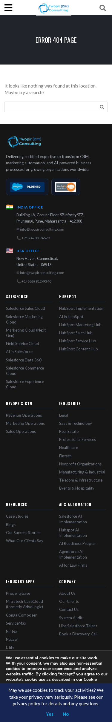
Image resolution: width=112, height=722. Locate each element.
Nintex (11, 631)
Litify (10, 647)
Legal (63, 415)
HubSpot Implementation (81, 308)
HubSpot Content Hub (78, 349)
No (66, 714)
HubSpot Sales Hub (76, 332)
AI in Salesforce (19, 351)
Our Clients (69, 601)
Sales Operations (21, 431)
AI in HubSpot (71, 316)
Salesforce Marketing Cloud (24, 319)
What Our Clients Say (24, 540)
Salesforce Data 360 (24, 360)
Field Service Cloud (22, 343)
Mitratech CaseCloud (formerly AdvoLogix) (24, 604)
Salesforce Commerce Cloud (25, 371)
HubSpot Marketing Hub (80, 324)
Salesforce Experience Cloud (25, 384)
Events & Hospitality (76, 488)
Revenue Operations (24, 415)
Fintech (65, 455)
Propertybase (18, 593)
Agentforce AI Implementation (73, 554)
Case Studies (17, 516)
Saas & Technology (75, 423)
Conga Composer (21, 615)
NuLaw (12, 639)
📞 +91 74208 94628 (33, 238)
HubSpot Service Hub (77, 340)
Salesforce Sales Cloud (25, 308)
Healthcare (68, 447)
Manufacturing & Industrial (82, 472)
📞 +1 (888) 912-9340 (33, 281)
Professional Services (77, 439)
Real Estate (69, 431)
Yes (49, 714)
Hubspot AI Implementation (73, 533)
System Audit (70, 617)
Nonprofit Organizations (80, 464)
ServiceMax (16, 623)
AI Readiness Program (78, 543)
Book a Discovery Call (78, 633)
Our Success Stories (23, 532)
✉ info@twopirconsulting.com (40, 229)
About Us (67, 593)
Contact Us (69, 609)
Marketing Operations (25, 423)
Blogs (11, 524)
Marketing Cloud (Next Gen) (26, 333)
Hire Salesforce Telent (78, 625)
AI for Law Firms (73, 565)
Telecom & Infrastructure (80, 480)
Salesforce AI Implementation (73, 519)
